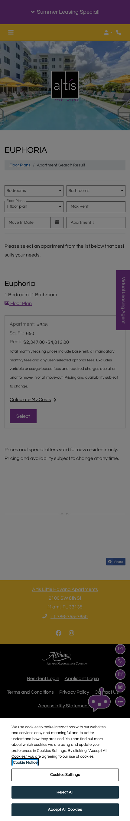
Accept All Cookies (65, 809)
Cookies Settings (65, 774)
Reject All (65, 792)
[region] (65, 769)
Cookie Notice (25, 762)
